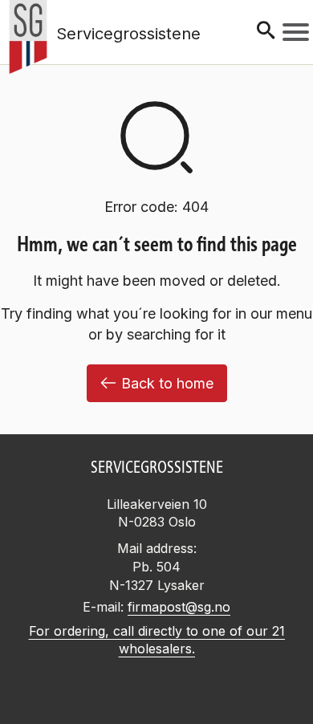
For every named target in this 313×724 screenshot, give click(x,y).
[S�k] (265, 31)
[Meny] (296, 32)
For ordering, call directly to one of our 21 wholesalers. (157, 640)
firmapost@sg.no (179, 607)
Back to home (167, 383)
